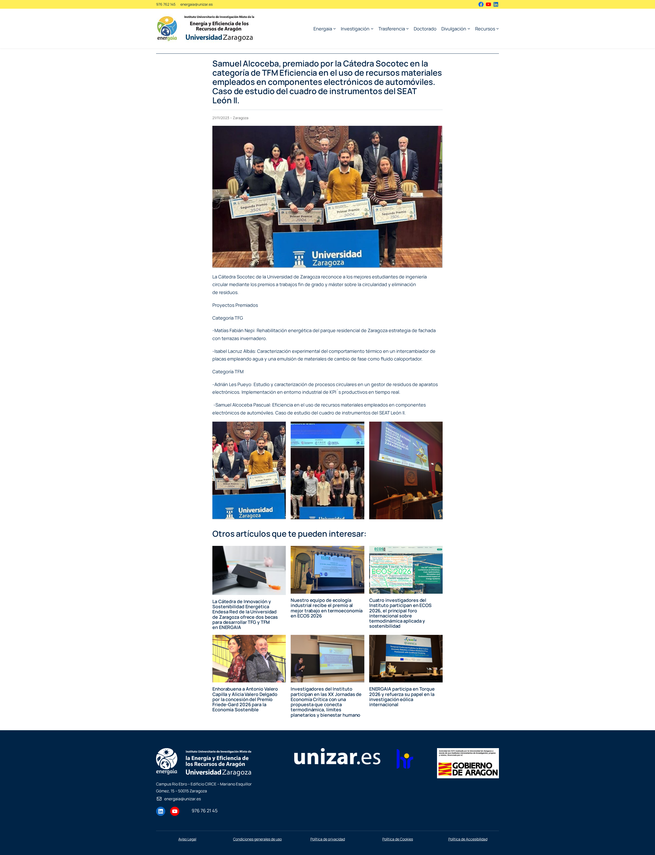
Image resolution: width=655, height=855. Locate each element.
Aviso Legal (187, 839)
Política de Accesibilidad (467, 839)
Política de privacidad (327, 839)
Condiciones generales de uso (257, 839)
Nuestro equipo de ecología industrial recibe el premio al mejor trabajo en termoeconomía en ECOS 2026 (327, 608)
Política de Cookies (397, 839)
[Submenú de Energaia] (334, 28)
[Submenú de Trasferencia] (407, 28)
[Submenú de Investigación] (372, 28)
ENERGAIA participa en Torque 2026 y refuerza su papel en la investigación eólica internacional (402, 696)
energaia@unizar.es (196, 4)
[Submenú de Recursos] (497, 28)
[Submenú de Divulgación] (468, 28)
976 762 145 (166, 4)
